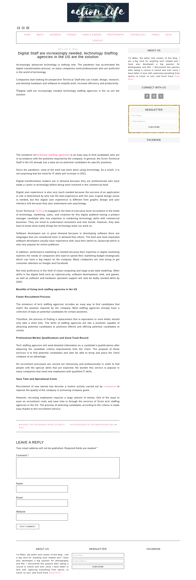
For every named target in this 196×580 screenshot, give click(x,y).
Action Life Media (98, 12)
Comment (22, 455)
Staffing (39, 211)
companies (110, 386)
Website (21, 511)
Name (19, 483)
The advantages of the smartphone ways (92, 425)
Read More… (56, 573)
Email (19, 497)
